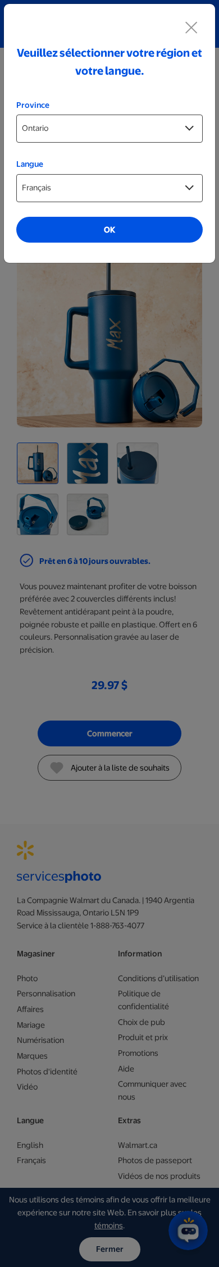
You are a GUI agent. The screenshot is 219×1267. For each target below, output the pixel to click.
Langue (29, 163)
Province (32, 105)
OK (109, 229)
